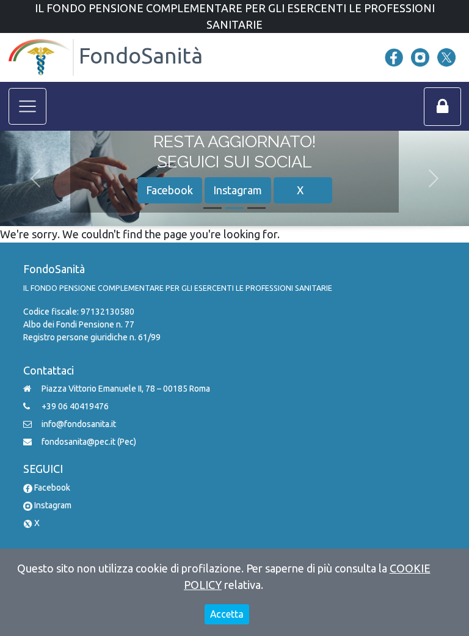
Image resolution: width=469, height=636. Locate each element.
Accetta (227, 614)
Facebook (169, 190)
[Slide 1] (212, 208)
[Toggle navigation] (28, 106)
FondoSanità (138, 54)
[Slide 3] (256, 208)
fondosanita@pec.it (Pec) (89, 442)
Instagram (237, 190)
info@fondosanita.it (79, 424)
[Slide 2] (234, 208)
